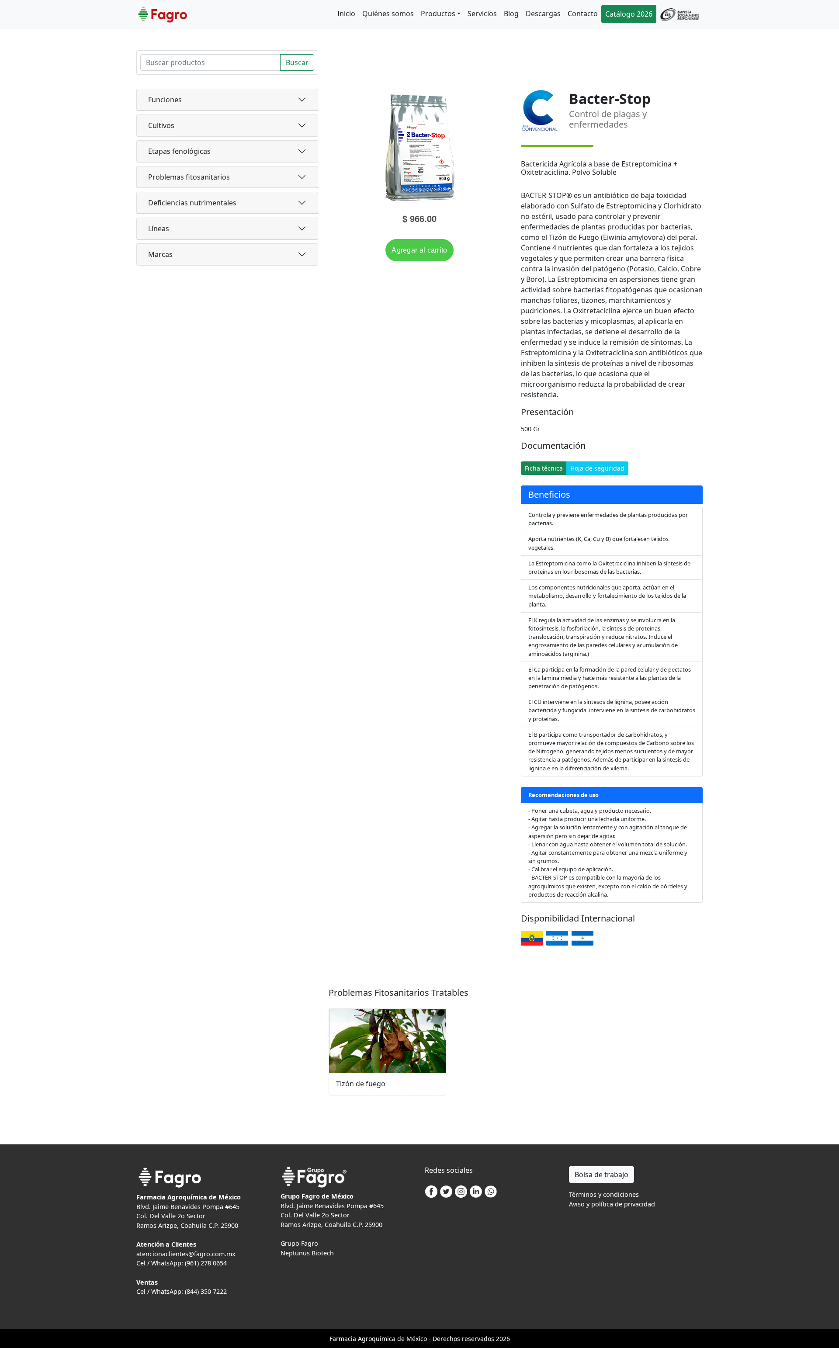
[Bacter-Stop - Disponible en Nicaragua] (582, 938)
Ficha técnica (544, 468)
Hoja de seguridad (597, 468)
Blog (511, 13)
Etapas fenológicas (179, 151)
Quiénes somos (388, 13)
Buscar (297, 62)
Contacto (583, 13)
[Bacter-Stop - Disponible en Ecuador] (532, 938)
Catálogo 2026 (628, 14)
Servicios (482, 13)
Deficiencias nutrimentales (192, 203)
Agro (365, 1338)
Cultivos (161, 125)
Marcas (160, 254)
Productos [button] (438, 13)
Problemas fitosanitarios (189, 177)
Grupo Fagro (299, 1243)
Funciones (165, 99)
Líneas (158, 228)
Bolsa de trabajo (601, 1174)
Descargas (543, 13)
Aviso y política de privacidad (612, 1204)
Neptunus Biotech (307, 1253)
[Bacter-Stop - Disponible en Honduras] (557, 938)
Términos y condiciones (604, 1194)
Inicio (346, 13)
